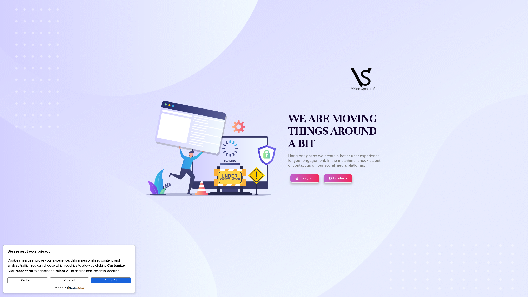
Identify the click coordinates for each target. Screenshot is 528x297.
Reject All (69, 280)
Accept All (111, 280)
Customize (27, 280)
